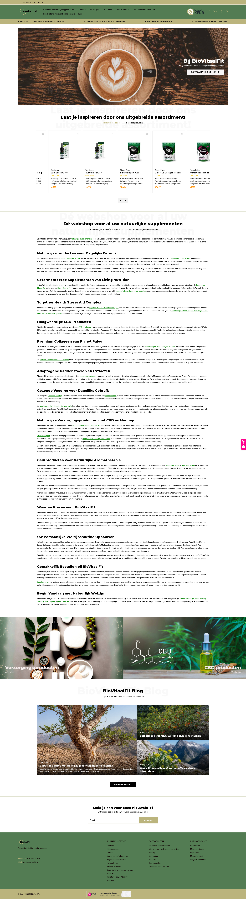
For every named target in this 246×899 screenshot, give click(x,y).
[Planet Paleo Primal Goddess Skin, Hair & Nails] (192, 151)
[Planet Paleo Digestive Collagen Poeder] (158, 151)
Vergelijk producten (198, 860)
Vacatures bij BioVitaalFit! (117, 877)
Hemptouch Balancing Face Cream (96, 439)
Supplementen (43, 582)
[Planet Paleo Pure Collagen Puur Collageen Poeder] (123, 151)
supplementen (186, 598)
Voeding (82, 9)
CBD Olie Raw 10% (48, 173)
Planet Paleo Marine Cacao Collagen (54, 360)
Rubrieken (108, 9)
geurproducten (63, 601)
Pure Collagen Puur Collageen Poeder (118, 173)
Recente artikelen (122, 784)
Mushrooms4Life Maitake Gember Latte (56, 406)
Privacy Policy (112, 863)
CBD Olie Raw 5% (82, 173)
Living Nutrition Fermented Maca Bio (131, 291)
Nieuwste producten (111, 123)
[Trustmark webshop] (108, 894)
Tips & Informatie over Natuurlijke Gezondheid (62, 14)
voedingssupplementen (70, 258)
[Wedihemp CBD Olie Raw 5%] (88, 151)
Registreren (195, 846)
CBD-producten (85, 327)
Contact (110, 853)
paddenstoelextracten (88, 376)
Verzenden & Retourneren (117, 856)
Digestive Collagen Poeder (157, 173)
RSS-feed (111, 880)
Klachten (110, 873)
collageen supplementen (180, 258)
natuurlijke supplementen (81, 239)
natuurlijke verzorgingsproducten (86, 425)
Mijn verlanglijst (196, 856)
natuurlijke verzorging (46, 601)
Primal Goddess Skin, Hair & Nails (192, 173)
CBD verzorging (43, 436)
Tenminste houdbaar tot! (144, 9)
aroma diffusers (188, 465)
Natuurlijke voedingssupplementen (204, 72)
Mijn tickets (194, 853)
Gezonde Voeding (55, 396)
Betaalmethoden (114, 866)
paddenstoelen (110, 396)
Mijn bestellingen (197, 849)
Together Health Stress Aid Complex (103, 308)
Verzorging (95, 9)
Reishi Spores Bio (64, 288)
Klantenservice (113, 849)
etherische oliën (172, 465)
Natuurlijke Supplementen (159, 846)
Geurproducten (123, 9)
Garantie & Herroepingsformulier (120, 870)
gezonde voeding (199, 598)
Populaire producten (134, 123)
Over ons (110, 846)
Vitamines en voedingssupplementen (58, 9)
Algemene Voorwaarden (117, 860)
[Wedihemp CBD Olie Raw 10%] (53, 151)
